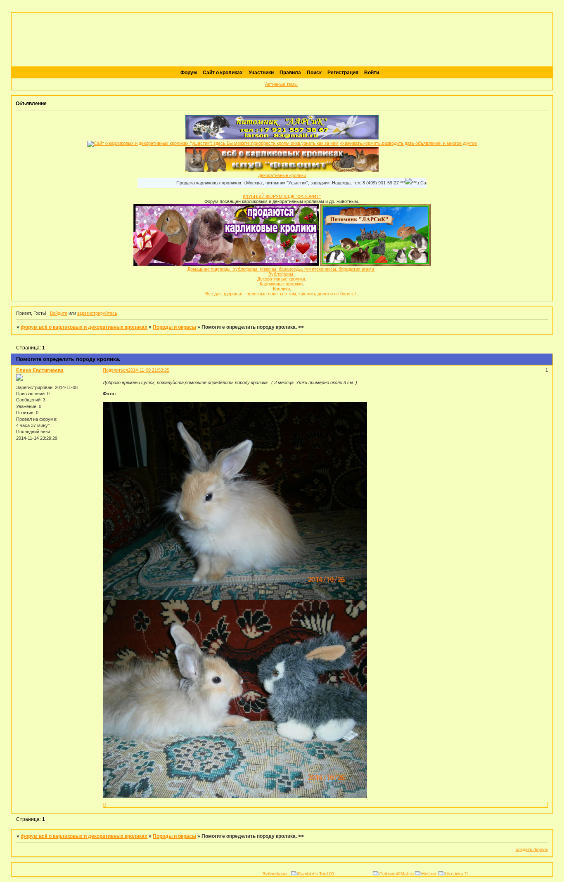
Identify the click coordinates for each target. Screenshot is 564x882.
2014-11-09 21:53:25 (148, 370)
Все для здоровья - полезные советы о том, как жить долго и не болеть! (281, 293)
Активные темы (281, 84)
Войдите (58, 313)
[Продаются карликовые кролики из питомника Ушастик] (226, 264)
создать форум (532, 849)
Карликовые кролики (281, 283)
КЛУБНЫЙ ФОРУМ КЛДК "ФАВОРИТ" (282, 196)
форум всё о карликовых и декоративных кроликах (84, 327)
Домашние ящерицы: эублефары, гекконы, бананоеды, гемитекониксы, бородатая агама (281, 268)
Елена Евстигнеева (40, 370)
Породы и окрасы (174, 327)
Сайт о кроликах (223, 72)
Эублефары (281, 273)
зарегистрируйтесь (97, 313)
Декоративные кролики (282, 175)
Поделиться (115, 370)
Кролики (281, 288)
